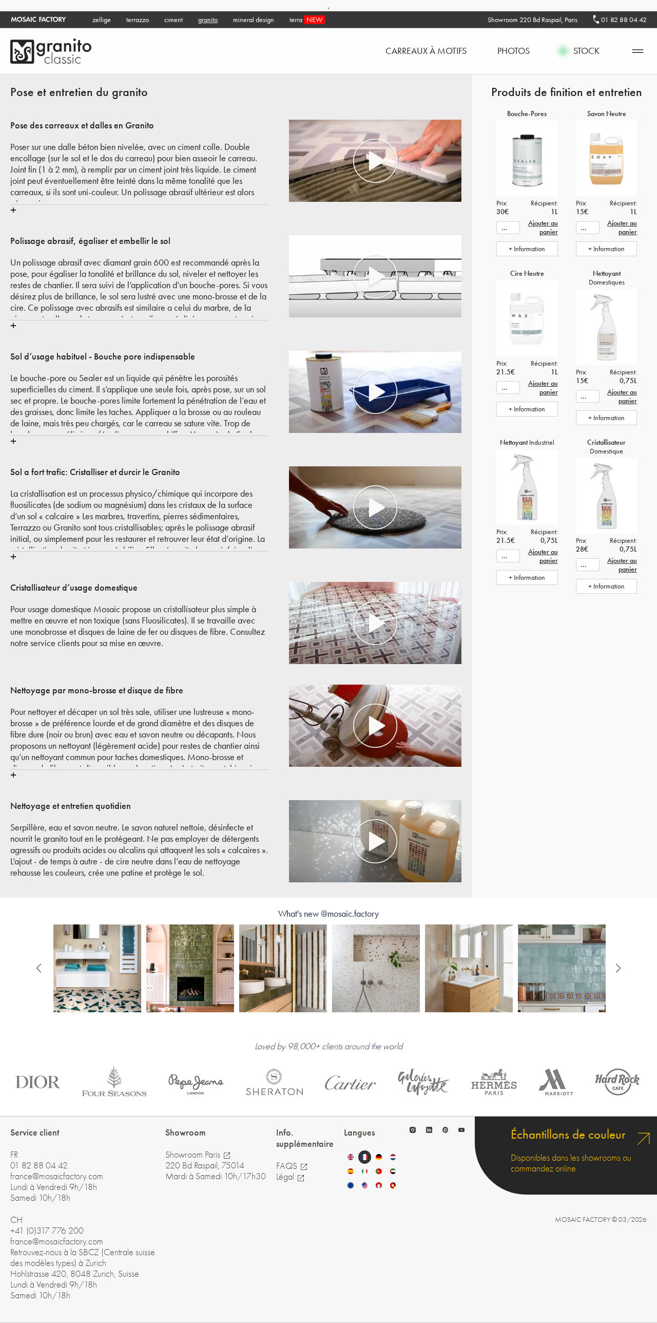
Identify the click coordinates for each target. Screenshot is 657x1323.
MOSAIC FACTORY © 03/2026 (601, 1219)
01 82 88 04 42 (623, 19)
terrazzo (137, 19)
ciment (173, 19)
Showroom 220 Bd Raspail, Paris (532, 19)
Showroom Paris (193, 1154)
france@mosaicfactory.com (56, 1176)
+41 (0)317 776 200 (47, 1230)
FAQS (287, 1166)
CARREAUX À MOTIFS (426, 50)
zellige (101, 19)
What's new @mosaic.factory (328, 913)
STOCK (586, 50)
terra (305, 19)
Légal (286, 1176)
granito (208, 19)
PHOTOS (513, 50)
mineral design (253, 19)
